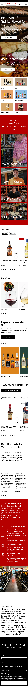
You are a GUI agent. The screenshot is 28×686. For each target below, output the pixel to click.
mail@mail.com (5, 670)
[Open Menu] (2, 4)
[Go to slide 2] (3, 270)
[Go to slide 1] (1, 269)
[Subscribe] (25, 670)
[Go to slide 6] (11, 270)
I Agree (14, 683)
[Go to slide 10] (18, 435)
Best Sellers (4, 233)
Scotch (21, 397)
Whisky (15, 397)
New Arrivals (13, 233)
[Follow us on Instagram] (2, 674)
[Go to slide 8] (14, 270)
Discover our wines (9, 37)
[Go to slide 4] (7, 270)
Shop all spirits (8, 337)
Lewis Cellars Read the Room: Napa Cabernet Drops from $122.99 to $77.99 (7, 477)
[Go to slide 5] (9, 270)
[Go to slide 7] (12, 270)
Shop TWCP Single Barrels (11, 390)
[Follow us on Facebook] (5, 674)
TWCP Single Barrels (6, 397)
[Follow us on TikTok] (12, 674)
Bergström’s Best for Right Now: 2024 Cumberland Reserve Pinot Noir (20, 477)
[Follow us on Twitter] (8, 674)
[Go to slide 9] (16, 270)
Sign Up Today (8, 69)
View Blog (7, 467)
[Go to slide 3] (5, 270)
